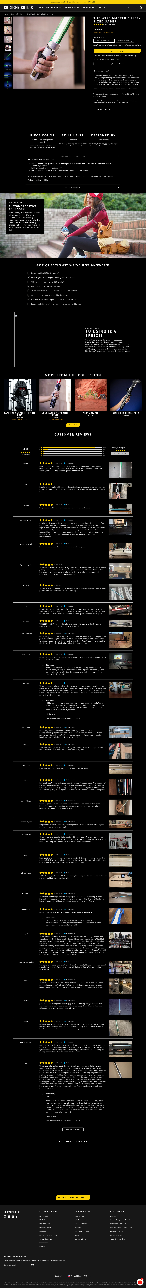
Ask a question (73, 187)
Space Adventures (17, 14)
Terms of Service (45, 1239)
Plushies (78, 1228)
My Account (43, 1216)
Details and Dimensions (73, 156)
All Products (79, 1216)
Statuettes (78, 1235)
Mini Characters (81, 1224)
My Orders (43, 1220)
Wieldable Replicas (82, 1231)
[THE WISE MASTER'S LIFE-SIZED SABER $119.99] (99, 118)
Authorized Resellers (118, 1239)
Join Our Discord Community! (121, 1228)
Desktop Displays (81, 1239)
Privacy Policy (44, 1243)
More (102, 7)
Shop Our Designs (49, 7)
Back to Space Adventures (74, 1197)
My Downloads (44, 1224)
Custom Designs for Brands (79, 7)
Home (6, 14)
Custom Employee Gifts (118, 1224)
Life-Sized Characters (83, 1220)
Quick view (20, 409)
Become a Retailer (117, 1235)
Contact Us (43, 1247)
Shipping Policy (45, 1228)
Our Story (113, 1216)
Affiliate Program (116, 1231)
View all (73, 425)
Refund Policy (44, 1231)
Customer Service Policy (48, 1235)
